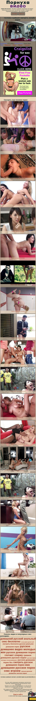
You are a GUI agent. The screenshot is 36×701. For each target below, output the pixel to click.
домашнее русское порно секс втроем (18, 669)
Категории (14, 13)
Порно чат (21, 13)
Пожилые (7, 45)
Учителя (27, 45)
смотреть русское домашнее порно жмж (19, 663)
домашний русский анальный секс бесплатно (18, 640)
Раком (20, 45)
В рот (14, 45)
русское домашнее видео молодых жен (18, 649)
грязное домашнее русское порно (16, 656)
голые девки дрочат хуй (27, 642)
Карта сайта (18, 694)
